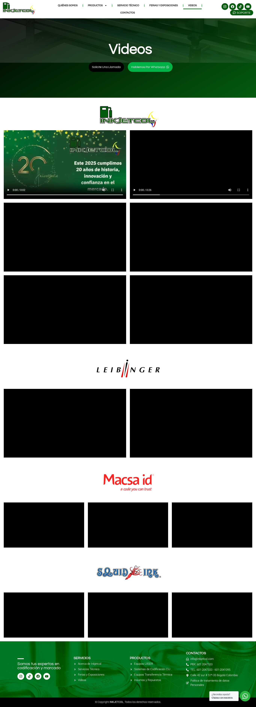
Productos (95, 5)
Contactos (127, 12)
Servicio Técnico (128, 5)
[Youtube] (248, 6)
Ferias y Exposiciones (163, 5)
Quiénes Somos (68, 5)
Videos (192, 5)
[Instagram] (225, 6)
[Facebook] (232, 6)
